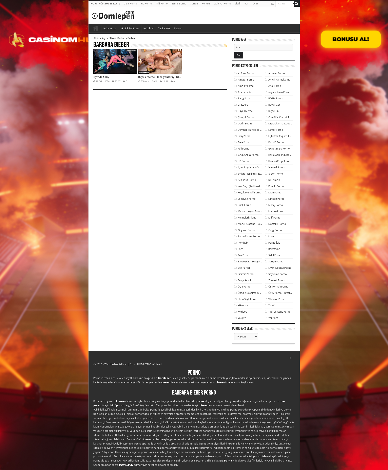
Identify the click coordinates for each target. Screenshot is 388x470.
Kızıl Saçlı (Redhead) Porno (253, 186)
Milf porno (117, 405)
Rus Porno (244, 255)
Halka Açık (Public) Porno (282, 154)
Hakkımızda (110, 28)
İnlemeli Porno (276, 167)
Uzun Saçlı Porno (247, 299)
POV (240, 248)
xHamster (243, 305)
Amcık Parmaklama (279, 79)
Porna (228, 460)
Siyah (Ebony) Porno (279, 267)
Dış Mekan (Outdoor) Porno (284, 123)
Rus (247, 3)
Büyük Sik (273, 110)
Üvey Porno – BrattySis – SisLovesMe (289, 292)
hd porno (120, 401)
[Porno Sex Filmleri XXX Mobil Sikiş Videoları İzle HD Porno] (113, 15)
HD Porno (146, 3)
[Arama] (297, 4)
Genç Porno (130, 3)
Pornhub (243, 242)
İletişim (178, 28)
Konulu (206, 3)
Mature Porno (276, 211)
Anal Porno (274, 85)
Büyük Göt (274, 104)
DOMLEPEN (126, 464)
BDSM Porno (275, 98)
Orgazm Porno (246, 230)
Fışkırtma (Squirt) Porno (281, 136)
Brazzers (243, 104)
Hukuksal (148, 28)
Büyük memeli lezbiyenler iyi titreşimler (164, 77)
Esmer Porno (179, 3)
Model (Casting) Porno (251, 223)
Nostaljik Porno (277, 223)
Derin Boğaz (245, 123)
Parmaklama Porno (249, 236)
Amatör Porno (246, 79)
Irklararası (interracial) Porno (254, 173)
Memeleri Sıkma (247, 217)
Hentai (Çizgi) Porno (279, 161)
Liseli (237, 3)
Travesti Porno (276, 280)
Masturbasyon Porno (250, 211)
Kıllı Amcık (274, 179)
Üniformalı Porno (278, 286)
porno (166, 382)
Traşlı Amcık (244, 280)
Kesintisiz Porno (247, 179)
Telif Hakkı (164, 28)
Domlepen (164, 378)
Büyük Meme (245, 110)
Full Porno (243, 148)
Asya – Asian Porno (279, 92)
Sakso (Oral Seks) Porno (252, 261)
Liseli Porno (244, 205)
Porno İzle (274, 242)
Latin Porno (275, 192)
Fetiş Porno (244, 136)
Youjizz (242, 317)
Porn (271, 236)
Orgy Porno (275, 230)
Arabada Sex (245, 92)
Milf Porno (162, 3)
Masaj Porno (275, 205)
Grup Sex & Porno (248, 154)
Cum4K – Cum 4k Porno (281, 117)
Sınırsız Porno (246, 274)
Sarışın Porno (276, 261)
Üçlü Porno (244, 286)
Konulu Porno (276, 186)
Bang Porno (245, 98)
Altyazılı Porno (276, 73)
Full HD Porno (276, 142)
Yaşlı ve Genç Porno (279, 311)
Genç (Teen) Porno (279, 148)
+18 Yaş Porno (246, 73)
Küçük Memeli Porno (249, 192)
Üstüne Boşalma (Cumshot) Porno (257, 292)
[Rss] (272, 3)
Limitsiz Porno (276, 198)
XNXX (271, 305)
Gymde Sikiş (101, 77)
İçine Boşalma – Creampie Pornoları (258, 167)
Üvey (255, 3)
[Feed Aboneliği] (226, 45)
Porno (96, 28)
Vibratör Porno (277, 299)
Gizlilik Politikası (130, 28)
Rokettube (274, 248)
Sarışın (194, 3)
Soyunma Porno (277, 274)
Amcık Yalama (246, 85)
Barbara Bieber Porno (194, 393)
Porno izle (223, 382)
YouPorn (273, 317)
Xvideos (242, 311)
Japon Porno (275, 173)
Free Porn (243, 142)
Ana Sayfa (102, 38)
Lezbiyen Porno (222, 3)
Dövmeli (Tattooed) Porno (253, 129)
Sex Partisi (244, 267)
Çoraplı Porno (246, 117)
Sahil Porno (275, 255)
